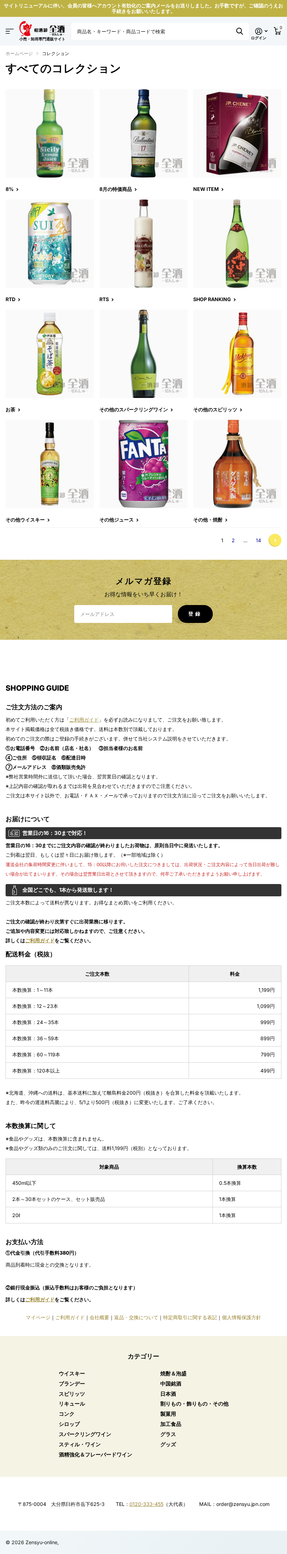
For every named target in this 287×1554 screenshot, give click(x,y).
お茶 (11, 409)
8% (10, 189)
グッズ (168, 1444)
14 (258, 540)
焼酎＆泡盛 (173, 1373)
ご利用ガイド (84, 720)
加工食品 (170, 1424)
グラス (168, 1434)
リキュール (72, 1403)
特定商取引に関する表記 (190, 1317)
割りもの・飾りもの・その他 (194, 1403)
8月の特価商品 (116, 189)
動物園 (239, 31)
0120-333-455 (146, 1504)
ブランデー (72, 1383)
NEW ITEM (206, 189)
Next (274, 540)
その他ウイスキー (26, 520)
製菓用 (168, 1413)
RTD (11, 299)
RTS (104, 299)
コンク (67, 1413)
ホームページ (19, 53)
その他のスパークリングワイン (134, 409)
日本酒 (168, 1393)
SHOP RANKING (212, 299)
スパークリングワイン (85, 1434)
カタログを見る (10, 31)
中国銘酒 (170, 1383)
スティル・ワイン (80, 1444)
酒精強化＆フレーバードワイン (95, 1454)
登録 (195, 614)
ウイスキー (72, 1373)
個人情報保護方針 (241, 1317)
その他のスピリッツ (215, 409)
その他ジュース (117, 520)
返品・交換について (136, 1317)
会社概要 (99, 1317)
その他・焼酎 (208, 520)
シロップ (69, 1424)
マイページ (38, 1317)
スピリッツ (72, 1393)
